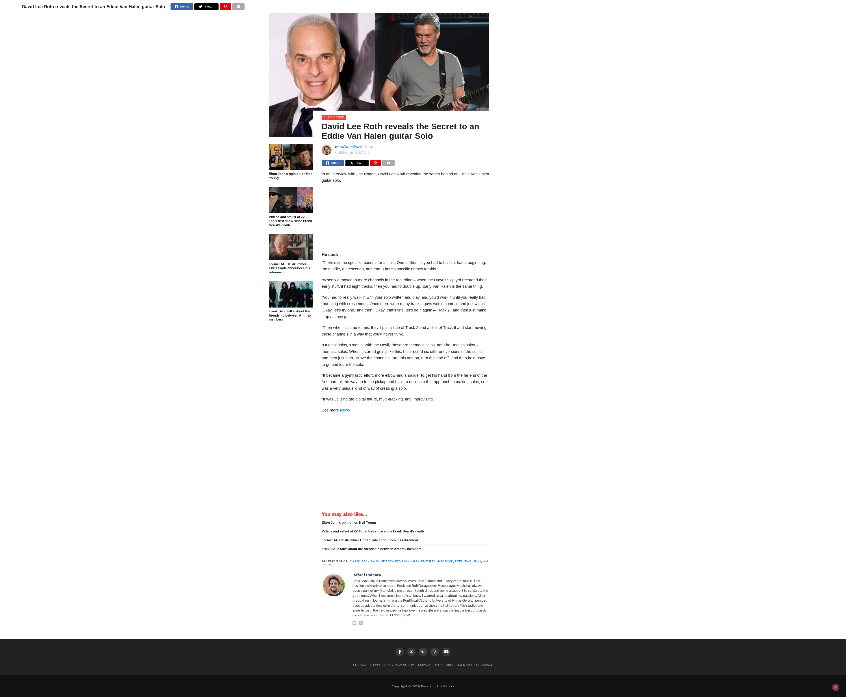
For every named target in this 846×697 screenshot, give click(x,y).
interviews (463, 561)
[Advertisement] (405, 219)
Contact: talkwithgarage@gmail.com (383, 665)
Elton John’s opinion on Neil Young (290, 176)
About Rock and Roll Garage (469, 665)
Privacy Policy (430, 665)
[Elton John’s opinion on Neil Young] (291, 169)
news (477, 561)
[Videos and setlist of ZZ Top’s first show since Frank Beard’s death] (291, 212)
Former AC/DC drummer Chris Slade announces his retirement (289, 268)
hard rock (445, 561)
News (345, 410)
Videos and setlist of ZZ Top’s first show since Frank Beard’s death (290, 221)
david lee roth (382, 561)
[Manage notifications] (835, 687)
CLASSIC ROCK (359, 561)
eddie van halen (407, 561)
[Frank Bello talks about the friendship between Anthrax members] (291, 306)
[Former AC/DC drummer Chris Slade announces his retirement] (291, 259)
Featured (428, 561)
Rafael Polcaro (351, 146)
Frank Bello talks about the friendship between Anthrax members (290, 315)
